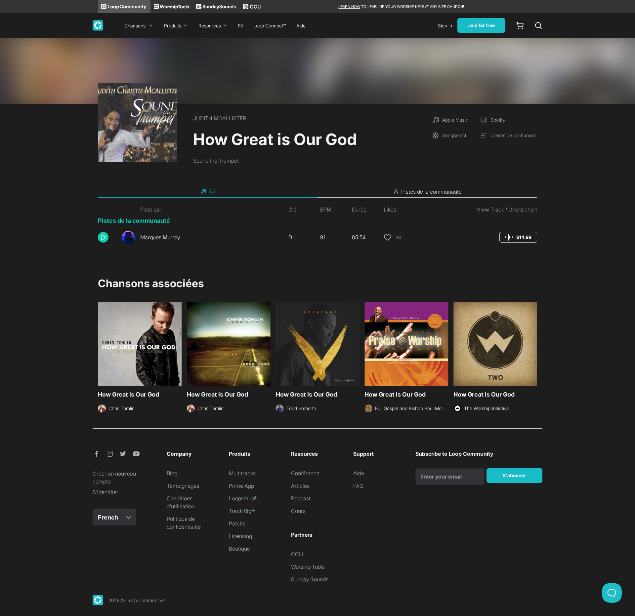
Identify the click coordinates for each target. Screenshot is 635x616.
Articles (300, 485)
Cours (298, 511)
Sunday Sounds (309, 579)
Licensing (240, 536)
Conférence (305, 473)
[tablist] (317, 192)
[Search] (538, 25)
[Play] (103, 237)
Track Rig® (242, 511)
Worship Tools (308, 566)
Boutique (239, 548)
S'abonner (514, 475)
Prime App (241, 485)
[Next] (533, 343)
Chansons (135, 25)
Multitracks (242, 473)
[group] (518, 237)
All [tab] (212, 191)
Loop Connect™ (269, 25)
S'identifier (105, 492)
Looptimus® (243, 498)
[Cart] (520, 25)
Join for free (481, 25)
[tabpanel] (317, 227)
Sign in (445, 25)
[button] (107, 237)
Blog (172, 473)
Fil (240, 25)
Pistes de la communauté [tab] (431, 191)
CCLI (297, 554)
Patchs (237, 523)
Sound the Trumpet (216, 160)
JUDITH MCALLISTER (219, 118)
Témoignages (183, 485)
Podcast (301, 498)
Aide (301, 25)
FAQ (358, 485)
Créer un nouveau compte (114, 477)
